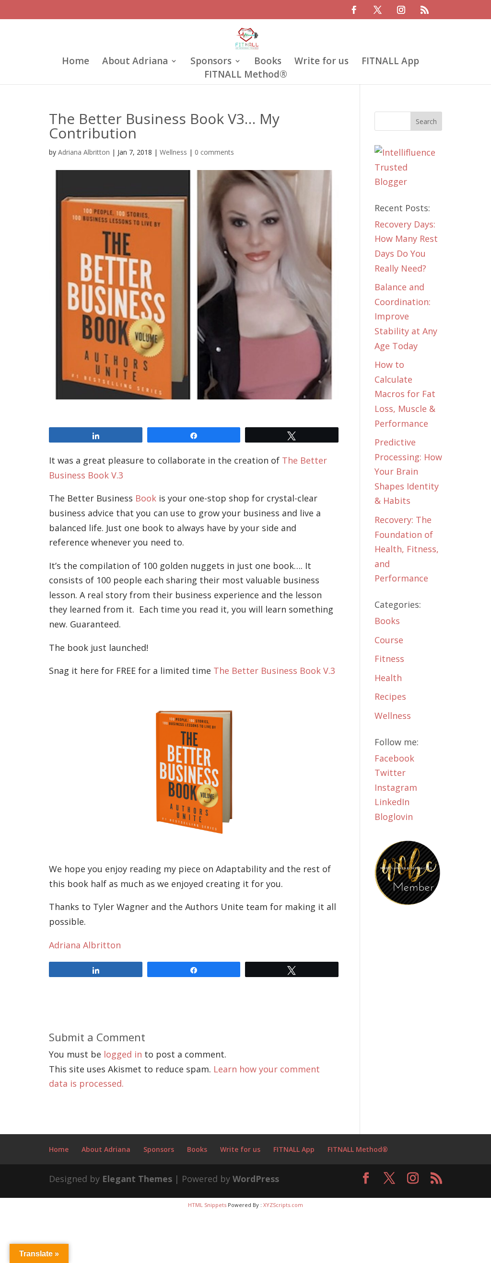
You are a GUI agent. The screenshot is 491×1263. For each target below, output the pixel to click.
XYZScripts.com (283, 1204)
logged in (123, 1054)
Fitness (389, 658)
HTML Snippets (207, 1204)
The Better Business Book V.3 (274, 670)
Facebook (394, 758)
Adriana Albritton (84, 152)
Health (388, 677)
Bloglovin (393, 816)
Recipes (390, 696)
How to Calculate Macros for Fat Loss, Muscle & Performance (404, 394)
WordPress (256, 1178)
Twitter (390, 772)
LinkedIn (391, 802)
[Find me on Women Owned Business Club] (408, 903)
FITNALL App (390, 62)
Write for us (321, 62)
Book (145, 498)
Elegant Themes (137, 1178)
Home (75, 62)
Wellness (173, 152)
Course (388, 640)
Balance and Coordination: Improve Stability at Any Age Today (405, 316)
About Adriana (135, 62)
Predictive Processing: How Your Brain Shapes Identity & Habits (408, 471)
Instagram (395, 787)
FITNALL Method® (245, 75)
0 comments (214, 152)
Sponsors (211, 62)
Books (267, 62)
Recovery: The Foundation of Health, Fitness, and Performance (406, 549)
